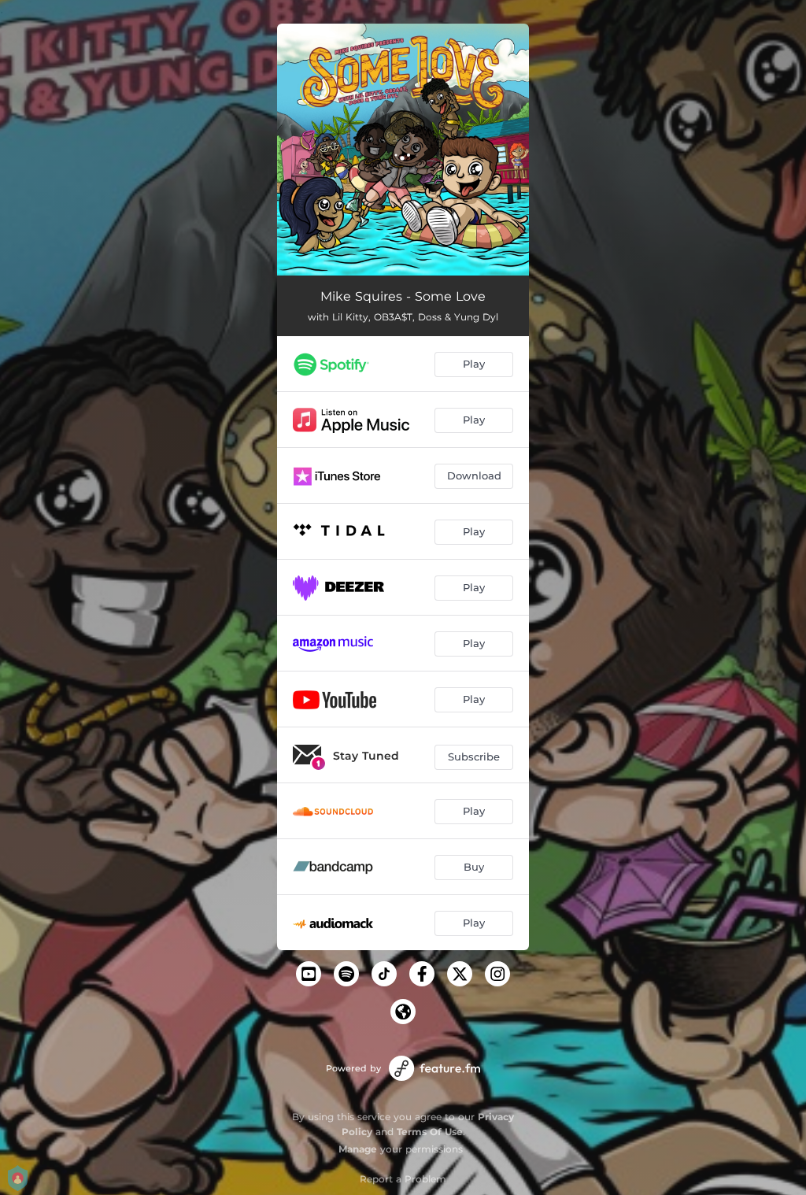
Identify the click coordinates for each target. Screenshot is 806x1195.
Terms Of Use (430, 1132)
